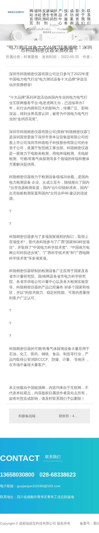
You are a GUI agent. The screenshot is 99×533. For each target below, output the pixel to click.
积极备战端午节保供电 (29, 416)
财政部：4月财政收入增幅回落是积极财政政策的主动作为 (72, 416)
